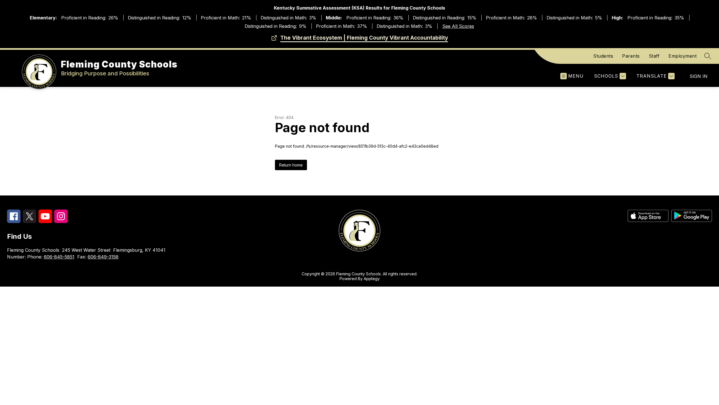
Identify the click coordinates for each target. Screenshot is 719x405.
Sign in (698, 76)
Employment (682, 56)
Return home (291, 165)
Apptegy (372, 278)
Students (603, 56)
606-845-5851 (59, 257)
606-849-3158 (103, 257)
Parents (631, 56)
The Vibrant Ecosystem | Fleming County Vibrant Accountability (364, 38)
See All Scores (458, 26)
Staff (654, 56)
